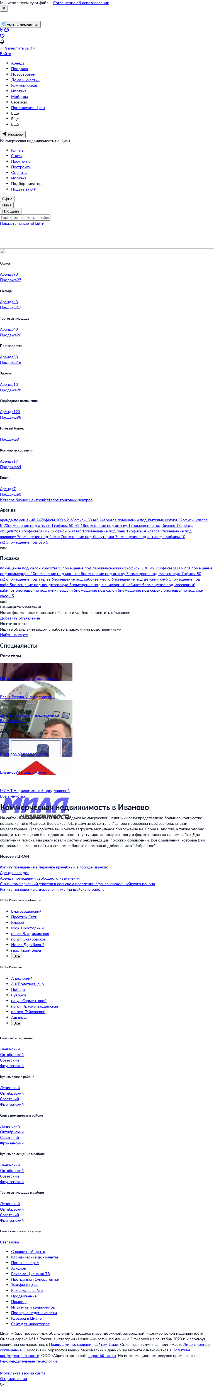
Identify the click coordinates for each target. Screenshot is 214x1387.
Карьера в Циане (26, 1318)
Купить (17, 150)
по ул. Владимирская (30, 933)
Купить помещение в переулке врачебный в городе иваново (54, 867)
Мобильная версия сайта (22, 1373)
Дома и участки (25, 79)
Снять (16, 155)
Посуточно (21, 161)
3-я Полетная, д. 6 (27, 983)
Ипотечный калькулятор (33, 1307)
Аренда (18, 63)
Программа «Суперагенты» (35, 1279)
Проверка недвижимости (34, 1312)
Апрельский (22, 978)
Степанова (9, 1242)
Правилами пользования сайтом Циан (83, 1344)
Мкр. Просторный (27, 928)
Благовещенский (26, 911)
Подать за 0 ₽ (23, 189)
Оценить (19, 172)
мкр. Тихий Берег (26, 950)
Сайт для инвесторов (30, 1323)
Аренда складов (14, 872)
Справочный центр (28, 1251)
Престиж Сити (24, 916)
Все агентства (12, 796)
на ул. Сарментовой (29, 1000)
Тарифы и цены (24, 1284)
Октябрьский (12, 1054)
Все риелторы (12, 720)
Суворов (18, 995)
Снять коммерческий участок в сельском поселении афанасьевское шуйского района (77, 883)
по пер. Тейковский (28, 1011)
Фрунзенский (12, 1065)
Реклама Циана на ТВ (30, 1273)
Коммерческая (24, 85)
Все (16, 956)
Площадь (10, 211)
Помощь (18, 1301)
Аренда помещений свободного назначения (40, 878)
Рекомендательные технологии (28, 1361)
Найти (38, 223)
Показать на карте (16, 223)
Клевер (17, 922)
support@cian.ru (102, 1355)
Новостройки (23, 74)
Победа (18, 989)
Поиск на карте (25, 1262)
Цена (6, 205)
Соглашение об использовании (81, 2)
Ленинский (10, 1049)
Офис (7, 198)
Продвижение (24, 1296)
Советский (9, 1060)
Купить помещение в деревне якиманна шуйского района (52, 889)
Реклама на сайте (27, 1290)
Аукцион (18, 1268)
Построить (21, 166)
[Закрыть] (4, 9)
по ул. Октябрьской (28, 939)
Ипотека (18, 90)
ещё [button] (3, 547)
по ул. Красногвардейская (34, 1006)
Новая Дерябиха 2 (27, 944)
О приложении (13, 1378)
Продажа (19, 68)
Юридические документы (34, 1257)
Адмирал (19, 1017)
